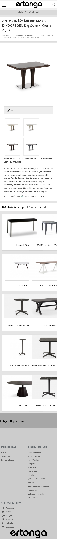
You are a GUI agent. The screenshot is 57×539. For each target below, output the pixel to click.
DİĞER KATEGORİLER (28, 11)
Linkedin (9, 523)
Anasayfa (6, 35)
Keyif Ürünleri (33, 460)
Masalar (30, 35)
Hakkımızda (5, 456)
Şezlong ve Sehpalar (36, 479)
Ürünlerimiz (18, 35)
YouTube (9, 519)
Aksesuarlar (33, 498)
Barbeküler (32, 471)
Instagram (9, 527)
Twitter (8, 512)
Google (8, 516)
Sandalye (32, 468)
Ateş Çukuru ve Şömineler (38, 486)
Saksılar (31, 483)
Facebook (9, 508)
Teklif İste (15, 110)
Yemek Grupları (34, 456)
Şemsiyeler (32, 490)
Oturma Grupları (34, 452)
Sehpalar (31, 464)
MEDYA (4, 452)
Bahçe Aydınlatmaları (36, 494)
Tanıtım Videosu (7, 460)
